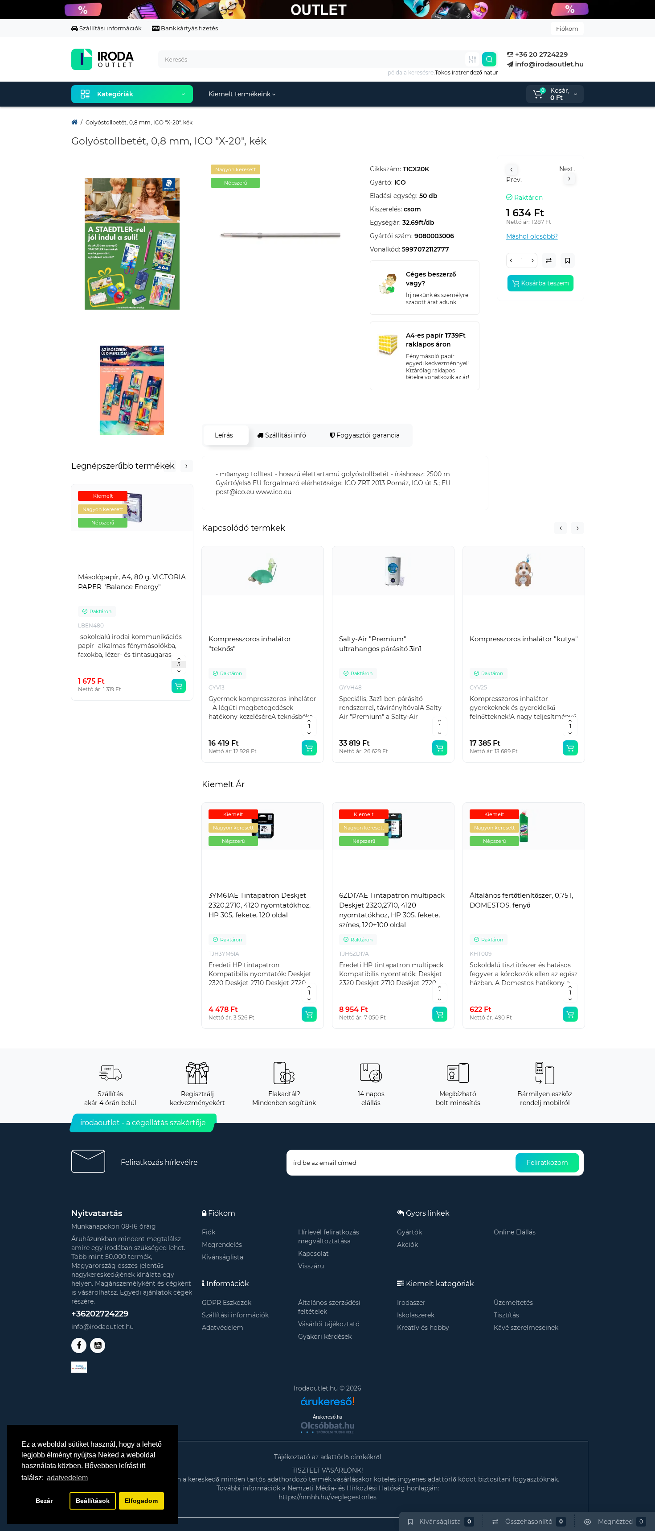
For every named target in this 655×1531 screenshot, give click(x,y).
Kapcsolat (313, 1254)
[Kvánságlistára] (152, 566)
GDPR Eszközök (226, 1303)
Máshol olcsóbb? (532, 236)
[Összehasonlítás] (132, 566)
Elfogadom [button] (141, 1500)
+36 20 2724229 (540, 54)
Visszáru (311, 1266)
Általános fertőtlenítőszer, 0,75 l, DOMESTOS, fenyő (521, 900)
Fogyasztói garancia (367, 435)
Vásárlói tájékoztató (329, 1324)
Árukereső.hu (327, 1417)
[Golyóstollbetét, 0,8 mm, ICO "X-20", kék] (281, 235)
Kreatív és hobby (423, 1328)
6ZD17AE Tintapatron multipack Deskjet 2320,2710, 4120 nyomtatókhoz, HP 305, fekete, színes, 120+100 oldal (392, 910)
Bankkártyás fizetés (189, 28)
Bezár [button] (44, 1500)
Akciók (407, 1245)
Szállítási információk (110, 28)
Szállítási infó (284, 435)
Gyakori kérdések (325, 1337)
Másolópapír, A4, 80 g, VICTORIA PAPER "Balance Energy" (132, 582)
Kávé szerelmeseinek (526, 1328)
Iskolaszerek (415, 1315)
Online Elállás (515, 1232)
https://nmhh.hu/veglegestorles (327, 1497)
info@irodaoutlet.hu (548, 64)
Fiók (208, 1232)
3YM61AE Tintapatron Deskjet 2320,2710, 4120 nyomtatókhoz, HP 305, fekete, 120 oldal (260, 905)
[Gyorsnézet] (112, 566)
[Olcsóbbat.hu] (327, 1427)
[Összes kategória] (472, 59)
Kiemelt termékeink (240, 94)
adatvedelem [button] (67, 1477)
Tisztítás (506, 1315)
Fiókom (567, 28)
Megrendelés (222, 1245)
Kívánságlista (222, 1257)
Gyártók (409, 1232)
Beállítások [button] (93, 1500)
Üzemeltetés (513, 1303)
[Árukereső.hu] (327, 1398)
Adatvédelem (222, 1328)
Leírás (224, 435)
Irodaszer (411, 1303)
